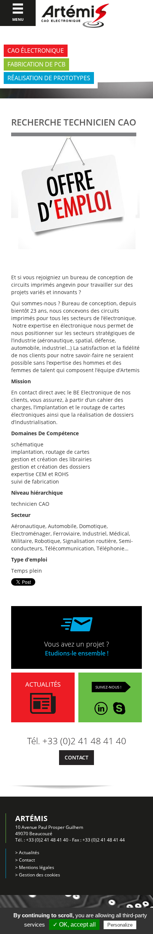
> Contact (25, 860)
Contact (76, 757)
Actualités (43, 684)
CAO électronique (35, 50)
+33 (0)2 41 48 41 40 (47, 840)
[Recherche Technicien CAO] (75, 200)
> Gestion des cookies (37, 875)
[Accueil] (75, 16)
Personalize (120, 925)
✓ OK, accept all (74, 924)
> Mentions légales (34, 867)
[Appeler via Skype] (119, 705)
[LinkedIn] (101, 705)
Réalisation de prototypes (48, 78)
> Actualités (27, 852)
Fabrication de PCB (36, 64)
